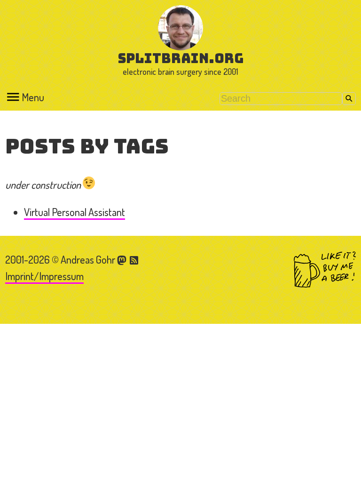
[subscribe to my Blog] (134, 259)
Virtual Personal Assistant (74, 211)
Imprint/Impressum (44, 275)
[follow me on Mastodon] (123, 259)
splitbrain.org (180, 58)
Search (349, 98)
